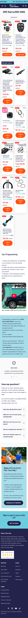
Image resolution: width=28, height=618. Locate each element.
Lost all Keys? (5, 573)
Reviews (18, 569)
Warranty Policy (5, 603)
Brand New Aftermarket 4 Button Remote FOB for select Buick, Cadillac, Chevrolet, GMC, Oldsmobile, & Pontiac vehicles (21, 39)
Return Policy (5, 593)
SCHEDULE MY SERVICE (13, 503)
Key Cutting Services (4, 580)
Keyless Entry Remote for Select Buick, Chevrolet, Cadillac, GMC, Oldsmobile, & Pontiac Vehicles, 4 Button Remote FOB (7, 39)
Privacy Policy (5, 590)
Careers (18, 576)
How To (18, 566)
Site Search (19, 579)
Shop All (3, 566)
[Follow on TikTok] (20, 608)
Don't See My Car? (6, 576)
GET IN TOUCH (14, 523)
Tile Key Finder (6, 120)
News (17, 573)
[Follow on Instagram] (12, 608)
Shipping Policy (5, 596)
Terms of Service (6, 600)
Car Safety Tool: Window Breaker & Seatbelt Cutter (20, 82)
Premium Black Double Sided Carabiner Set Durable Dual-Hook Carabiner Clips (20, 158)
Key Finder (4, 569)
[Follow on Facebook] (8, 608)
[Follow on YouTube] (16, 608)
